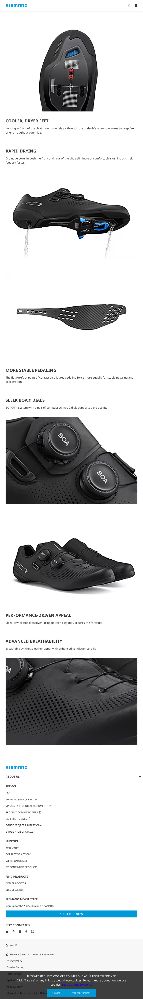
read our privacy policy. (77, 984)
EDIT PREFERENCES (81, 993)
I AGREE (56, 993)
